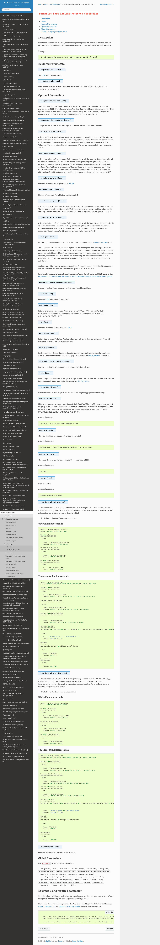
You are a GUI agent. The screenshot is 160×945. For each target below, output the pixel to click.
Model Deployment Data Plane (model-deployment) (16, 416)
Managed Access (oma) (10, 387)
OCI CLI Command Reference (17, 3)
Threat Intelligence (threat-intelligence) (15, 712)
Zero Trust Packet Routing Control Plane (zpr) (16, 760)
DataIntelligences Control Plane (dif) (14, 205)
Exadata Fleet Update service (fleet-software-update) (14, 243)
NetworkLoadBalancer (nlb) (12, 436)
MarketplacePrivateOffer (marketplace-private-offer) (15, 402)
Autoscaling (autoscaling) (11, 73)
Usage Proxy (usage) (9, 718)
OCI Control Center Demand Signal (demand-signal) (14, 468)
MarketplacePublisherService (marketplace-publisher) (12, 408)
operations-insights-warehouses (15, 561)
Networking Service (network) (12, 433)
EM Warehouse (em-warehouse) (13, 227)
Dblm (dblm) (7, 208)
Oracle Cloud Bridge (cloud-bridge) (14, 583)
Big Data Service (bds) (10, 83)
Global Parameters (48, 29)
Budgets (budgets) (9, 95)
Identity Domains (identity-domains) (15, 329)
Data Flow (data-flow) (10, 156)
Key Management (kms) (10, 349)
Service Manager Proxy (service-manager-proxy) (13, 694)
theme (60, 941)
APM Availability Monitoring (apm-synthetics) (14, 40)
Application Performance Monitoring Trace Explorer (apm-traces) (15, 61)
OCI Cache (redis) (8, 456)
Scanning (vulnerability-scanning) (13, 671)
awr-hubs (8, 528)
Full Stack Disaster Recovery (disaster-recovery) (15, 260)
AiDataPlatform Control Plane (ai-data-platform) (15, 25)
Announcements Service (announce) (15, 33)
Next (109, 929)
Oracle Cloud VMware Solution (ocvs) (15, 591)
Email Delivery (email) (10, 231)
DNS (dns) (6, 221)
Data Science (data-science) (12, 176)
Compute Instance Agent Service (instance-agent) (13, 124)
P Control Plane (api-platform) (12, 637)
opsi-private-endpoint (12, 570)
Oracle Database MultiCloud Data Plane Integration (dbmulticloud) (16, 604)
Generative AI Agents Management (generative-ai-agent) (14, 279)
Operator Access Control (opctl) (13, 509)
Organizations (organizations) (12, 625)
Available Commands (11, 519)
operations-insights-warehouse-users (15, 557)
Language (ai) (7, 356)
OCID (44, 75)
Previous (44, 929)
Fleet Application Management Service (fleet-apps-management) (15, 255)
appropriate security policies (69, 906)
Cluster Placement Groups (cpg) (13, 117)
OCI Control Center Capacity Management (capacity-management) (15, 463)
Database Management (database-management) (14, 186)
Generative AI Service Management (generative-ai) (14, 289)
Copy (108, 912)
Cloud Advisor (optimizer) (11, 108)
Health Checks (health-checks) (13, 321)
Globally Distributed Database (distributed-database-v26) (13, 305)
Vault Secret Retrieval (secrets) (13, 725)
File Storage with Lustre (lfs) (12, 251)
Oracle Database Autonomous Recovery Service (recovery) (16, 599)
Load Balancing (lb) (9, 365)
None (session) (7, 440)
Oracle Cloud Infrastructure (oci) (13, 16)
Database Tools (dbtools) (11, 196)
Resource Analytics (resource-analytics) (16, 653)
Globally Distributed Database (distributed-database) (13, 300)
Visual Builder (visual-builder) (12, 736)
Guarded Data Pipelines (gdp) (12, 317)
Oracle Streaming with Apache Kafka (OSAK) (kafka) (15, 621)
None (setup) (7, 443)
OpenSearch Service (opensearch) (14, 506)
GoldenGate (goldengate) (11, 309)
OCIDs (71, 184)
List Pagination (94, 356)
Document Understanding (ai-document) (16, 224)
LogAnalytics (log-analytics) (12, 368)
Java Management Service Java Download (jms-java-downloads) (13, 340)
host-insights (10, 544)
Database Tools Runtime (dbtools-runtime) (14, 201)
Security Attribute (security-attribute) (15, 681)
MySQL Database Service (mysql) (14, 424)
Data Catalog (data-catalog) (12, 153)
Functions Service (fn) (10, 264)
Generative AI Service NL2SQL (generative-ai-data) (13, 294)
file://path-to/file (100, 242)
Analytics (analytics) (9, 29)
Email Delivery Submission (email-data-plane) (15, 235)
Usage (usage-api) (8, 715)
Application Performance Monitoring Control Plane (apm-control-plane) (15, 56)
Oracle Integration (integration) (13, 613)
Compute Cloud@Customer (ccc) (13, 120)
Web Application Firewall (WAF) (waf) (15, 750)
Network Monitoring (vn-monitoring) (15, 430)
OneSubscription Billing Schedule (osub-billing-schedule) (16, 479)
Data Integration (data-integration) (14, 159)
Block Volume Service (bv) (11, 86)
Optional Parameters (49, 26)
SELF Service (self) (9, 684)
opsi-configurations (11, 564)
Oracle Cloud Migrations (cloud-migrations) (13, 587)
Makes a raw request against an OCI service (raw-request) (15, 382)
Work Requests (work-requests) (13, 756)
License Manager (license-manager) (14, 359)
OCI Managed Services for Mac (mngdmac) (13, 474)
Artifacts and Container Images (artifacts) (13, 66)
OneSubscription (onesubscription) (14, 495)
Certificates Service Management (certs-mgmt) (16, 99)
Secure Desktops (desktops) (12, 677)
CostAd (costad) (8, 146)
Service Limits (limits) (9, 690)
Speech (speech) (8, 699)
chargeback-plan (11, 531)
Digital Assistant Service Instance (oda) (15, 218)
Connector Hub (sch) (10, 137)
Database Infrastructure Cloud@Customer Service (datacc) (14, 180)
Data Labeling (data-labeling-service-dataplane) (15, 164)
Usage (43, 21)
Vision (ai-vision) (8, 733)
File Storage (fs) (8, 247)
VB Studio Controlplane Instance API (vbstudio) (15, 729)
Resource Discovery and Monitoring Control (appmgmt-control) (15, 657)
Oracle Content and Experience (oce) (15, 595)
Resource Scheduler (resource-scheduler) (16, 664)
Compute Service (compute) (12, 134)
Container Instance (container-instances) (16, 140)
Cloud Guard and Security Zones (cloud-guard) (16, 112)
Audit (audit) (7, 70)
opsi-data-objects (11, 567)
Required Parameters (49, 24)
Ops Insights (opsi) (9, 512)
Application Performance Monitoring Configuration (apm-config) (15, 50)
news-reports (10, 553)
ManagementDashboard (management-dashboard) (16, 394)
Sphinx (48, 941)
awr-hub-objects (11, 522)
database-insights (11, 534)
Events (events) (8, 239)
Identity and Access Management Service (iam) (14, 325)
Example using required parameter (54, 32)
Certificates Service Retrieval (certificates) (12, 104)
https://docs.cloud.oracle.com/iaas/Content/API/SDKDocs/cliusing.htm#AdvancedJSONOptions (75, 277)
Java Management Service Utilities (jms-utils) (16, 345)
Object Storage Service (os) (12, 453)
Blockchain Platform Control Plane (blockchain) (14, 90)
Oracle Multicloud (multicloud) (13, 617)
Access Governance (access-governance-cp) (16, 20)
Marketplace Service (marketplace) (14, 398)
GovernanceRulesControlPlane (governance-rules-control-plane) (13, 313)
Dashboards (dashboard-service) (13, 150)
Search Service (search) (10, 674)
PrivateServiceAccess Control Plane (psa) (16, 643)
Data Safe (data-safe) (10, 173)
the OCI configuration (46, 906)
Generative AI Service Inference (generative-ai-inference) (13, 284)
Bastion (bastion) (8, 77)
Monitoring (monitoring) (11, 420)
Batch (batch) (7, 80)
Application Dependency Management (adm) (15, 45)
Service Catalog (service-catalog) (13, 687)
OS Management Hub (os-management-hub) (16, 629)
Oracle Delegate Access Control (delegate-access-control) (13, 609)
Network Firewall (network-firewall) (14, 427)
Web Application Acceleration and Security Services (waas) (14, 746)
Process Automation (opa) (11, 646)
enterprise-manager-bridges (14, 537)
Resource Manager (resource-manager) (15, 661)
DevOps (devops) (8, 214)
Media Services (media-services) (13, 412)
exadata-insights (11, 541)
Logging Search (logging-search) (13, 378)
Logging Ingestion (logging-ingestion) (15, 372)
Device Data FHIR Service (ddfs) (13, 211)
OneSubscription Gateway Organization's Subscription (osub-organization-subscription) (14, 501)
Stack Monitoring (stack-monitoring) (15, 702)
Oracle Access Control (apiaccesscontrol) (16, 580)
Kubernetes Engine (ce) (10, 352)
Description (8, 516)
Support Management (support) (13, 708)
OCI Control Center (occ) (11, 459)
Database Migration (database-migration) (16, 190)
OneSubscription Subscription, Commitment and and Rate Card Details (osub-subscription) (16, 485)
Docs (40, 4)
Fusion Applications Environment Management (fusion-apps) (14, 268)
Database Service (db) (10, 193)
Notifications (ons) (9, 449)
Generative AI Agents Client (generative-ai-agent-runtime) (16, 274)
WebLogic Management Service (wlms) (15, 753)
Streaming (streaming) (10, 705)
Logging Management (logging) (13, 375)
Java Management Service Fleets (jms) (15, 335)
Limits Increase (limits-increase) (13, 362)
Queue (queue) (7, 650)
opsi (46, 4)
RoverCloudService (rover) (11, 668)
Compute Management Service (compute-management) (13, 129)
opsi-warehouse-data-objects (15, 573)
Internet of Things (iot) (10, 332)
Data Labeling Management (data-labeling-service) (14, 169)
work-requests (10, 576)
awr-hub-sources (11, 525)
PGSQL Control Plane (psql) (12, 640)
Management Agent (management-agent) (16, 390)
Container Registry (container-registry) (15, 143)
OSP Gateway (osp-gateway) (12, 633)
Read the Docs (77, 941)
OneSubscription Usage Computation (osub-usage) (15, 491)
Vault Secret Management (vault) (13, 721)
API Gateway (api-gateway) (11, 36)
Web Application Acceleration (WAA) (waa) (15, 740)
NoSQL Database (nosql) (11, 446)
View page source (107, 4)
